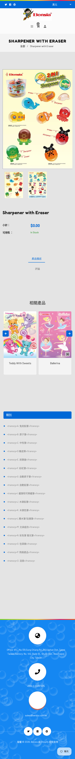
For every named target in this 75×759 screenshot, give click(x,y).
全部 (22, 46)
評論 (37, 268)
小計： (6, 224)
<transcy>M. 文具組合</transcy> (23, 527)
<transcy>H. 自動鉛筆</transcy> (23, 485)
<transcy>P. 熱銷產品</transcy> (23, 552)
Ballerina (55, 363)
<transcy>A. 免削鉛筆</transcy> (23, 426)
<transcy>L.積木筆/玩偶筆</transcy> (25, 518)
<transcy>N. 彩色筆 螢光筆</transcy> (25, 535)
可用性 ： (8, 232)
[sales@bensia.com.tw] (37, 708)
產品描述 (37, 258)
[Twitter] (6, 4)
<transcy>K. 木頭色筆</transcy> (23, 510)
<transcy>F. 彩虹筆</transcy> (22, 468)
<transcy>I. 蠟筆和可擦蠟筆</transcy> (26, 493)
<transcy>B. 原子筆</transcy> (22, 434)
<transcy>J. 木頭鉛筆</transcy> (23, 501)
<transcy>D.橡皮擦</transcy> (22, 451)
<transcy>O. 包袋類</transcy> (22, 543)
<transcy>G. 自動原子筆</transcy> (24, 476)
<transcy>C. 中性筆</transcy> (22, 442)
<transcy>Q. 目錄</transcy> (21, 560)
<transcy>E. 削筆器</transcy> (22, 459)
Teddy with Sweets (20, 363)
